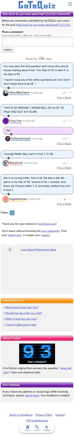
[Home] (37, 5)
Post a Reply (64, 97)
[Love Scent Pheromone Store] (37, 250)
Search (37, 430)
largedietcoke (18, 198)
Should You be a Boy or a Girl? (23, 313)
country (45, 235)
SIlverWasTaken (19, 92)
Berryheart (16, 162)
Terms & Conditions (20, 414)
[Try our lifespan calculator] (37, 354)
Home (27, 430)
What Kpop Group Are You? (22, 307)
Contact (60, 414)
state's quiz (14, 235)
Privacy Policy (44, 414)
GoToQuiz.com (47, 223)
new (49, 58)
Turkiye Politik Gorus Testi (20, 324)
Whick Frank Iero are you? (21, 318)
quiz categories (51, 230)
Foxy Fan (15, 120)
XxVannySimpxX (21, 138)
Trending (46, 430)
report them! (32, 395)
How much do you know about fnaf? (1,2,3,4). (43, 24)
